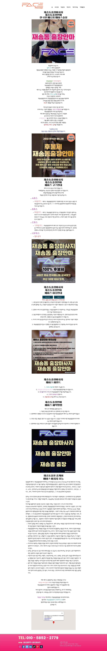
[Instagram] (19, 646)
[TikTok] (34, 646)
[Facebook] (23, 646)
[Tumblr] (41, 646)
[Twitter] (27, 646)
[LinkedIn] (30, 646)
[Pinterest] (37, 646)
